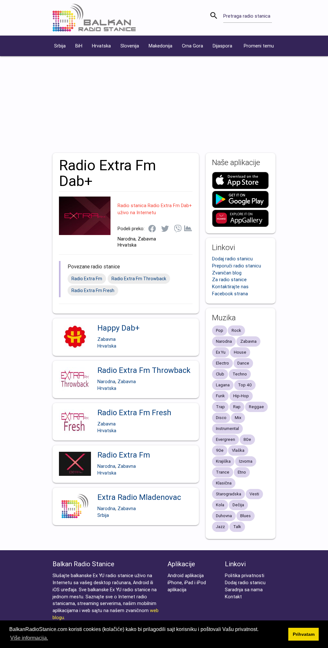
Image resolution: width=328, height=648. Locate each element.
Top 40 (245, 385)
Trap (220, 406)
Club (220, 374)
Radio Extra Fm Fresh (92, 290)
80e (247, 439)
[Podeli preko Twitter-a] (165, 229)
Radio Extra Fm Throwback (138, 279)
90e (220, 450)
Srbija (60, 46)
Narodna (126, 239)
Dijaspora (222, 46)
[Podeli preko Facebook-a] (152, 229)
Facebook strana (230, 293)
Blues (245, 515)
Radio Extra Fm (86, 279)
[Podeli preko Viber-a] (178, 229)
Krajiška (223, 461)
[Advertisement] (164, 104)
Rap (237, 406)
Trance (222, 472)
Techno (240, 374)
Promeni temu (259, 46)
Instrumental (227, 428)
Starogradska (228, 494)
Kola (220, 505)
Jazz (220, 526)
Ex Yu (221, 352)
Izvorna (245, 461)
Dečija (238, 505)
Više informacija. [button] (29, 638)
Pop (219, 330)
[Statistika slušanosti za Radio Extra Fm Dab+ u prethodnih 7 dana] (188, 228)
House (240, 352)
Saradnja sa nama (244, 589)
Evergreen (225, 439)
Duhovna (224, 515)
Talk (237, 526)
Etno (242, 472)
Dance (243, 363)
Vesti (254, 494)
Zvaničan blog (227, 273)
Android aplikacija (186, 575)
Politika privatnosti (244, 575)
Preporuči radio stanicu (236, 266)
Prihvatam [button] (304, 634)
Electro (222, 363)
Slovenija (129, 46)
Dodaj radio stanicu (232, 259)
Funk (220, 396)
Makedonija (160, 46)
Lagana (223, 385)
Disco (221, 417)
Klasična (224, 483)
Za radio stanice (229, 279)
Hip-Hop (241, 396)
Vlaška (238, 450)
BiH (78, 46)
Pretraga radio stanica (246, 16)
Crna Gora (192, 46)
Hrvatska (101, 46)
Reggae (256, 406)
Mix (238, 417)
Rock (236, 330)
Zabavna (147, 239)
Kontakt (233, 596)
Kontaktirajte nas (230, 286)
